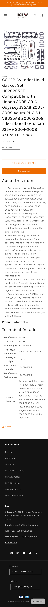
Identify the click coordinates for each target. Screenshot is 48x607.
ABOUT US (10, 458)
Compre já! (24, 171)
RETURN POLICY (12, 483)
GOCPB (17, 602)
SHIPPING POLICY (13, 489)
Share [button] (8, 426)
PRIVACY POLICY (12, 477)
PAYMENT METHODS (14, 471)
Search (8, 452)
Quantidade (7, 147)
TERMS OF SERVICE (14, 495)
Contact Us (10, 464)
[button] (6, 15)
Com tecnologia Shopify (30, 602)
